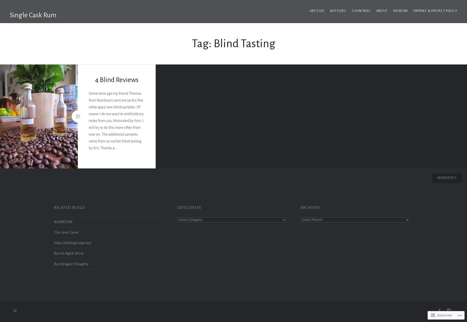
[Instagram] (449, 310)
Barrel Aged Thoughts (71, 264)
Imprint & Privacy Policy (435, 11)
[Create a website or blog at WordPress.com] (15, 311)
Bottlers (338, 11)
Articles (317, 11)
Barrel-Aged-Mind (68, 253)
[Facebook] (439, 310)
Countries (361, 11)
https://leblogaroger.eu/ (72, 243)
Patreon (400, 11)
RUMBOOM (63, 222)
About (382, 11)
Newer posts (447, 178)
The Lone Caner (66, 232)
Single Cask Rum (33, 15)
